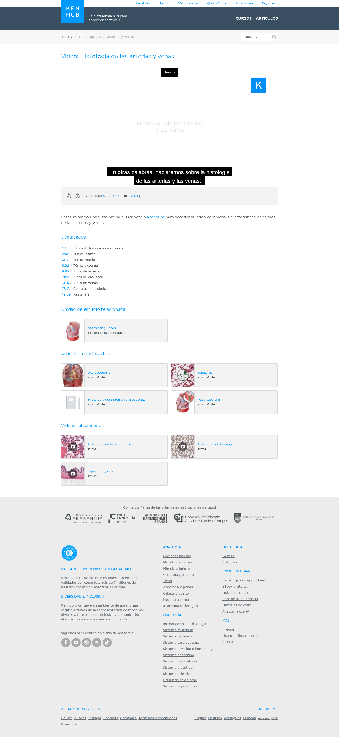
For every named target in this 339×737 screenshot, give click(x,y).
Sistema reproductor (180, 686)
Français (249, 718)
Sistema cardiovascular (182, 642)
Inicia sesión (244, 3)
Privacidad (69, 724)
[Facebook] (65, 642)
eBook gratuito (234, 586)
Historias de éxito (236, 605)
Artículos (267, 18)
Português (232, 718)
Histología (232, 547)
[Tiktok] (107, 642)
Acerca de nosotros (80, 709)
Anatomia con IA (235, 611)
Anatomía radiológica (180, 606)
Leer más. (118, 587)
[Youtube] (76, 642)
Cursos (243, 18)
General (228, 556)
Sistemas (229, 562)
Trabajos (94, 718)
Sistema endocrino (178, 655)
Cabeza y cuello (176, 593)
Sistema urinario (176, 674)
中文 (274, 718)
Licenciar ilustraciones (240, 635)
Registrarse (270, 3)
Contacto (111, 718)
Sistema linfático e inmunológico (190, 649)
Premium (155, 217)
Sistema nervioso (177, 636)
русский (264, 718)
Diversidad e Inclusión (82, 596)
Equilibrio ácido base (180, 680)
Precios (228, 629)
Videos (66, 37)
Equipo (66, 718)
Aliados (80, 718)
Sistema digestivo (178, 667)
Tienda (227, 642)
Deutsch (215, 718)
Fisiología (172, 615)
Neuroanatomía (176, 599)
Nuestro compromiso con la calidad (96, 569)
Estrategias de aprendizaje (244, 580)
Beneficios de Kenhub (240, 599)
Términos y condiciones (157, 718)
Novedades (142, 3)
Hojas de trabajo (235, 593)
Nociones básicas (177, 556)
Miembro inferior (177, 568)
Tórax (167, 581)
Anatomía (172, 547)
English (200, 718)
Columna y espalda (178, 575)
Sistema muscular (178, 630)
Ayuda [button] (163, 3)
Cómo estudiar (187, 3)
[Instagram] (86, 642)
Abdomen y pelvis (178, 587)
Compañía (128, 718)
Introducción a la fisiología (184, 624)
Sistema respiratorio (180, 661)
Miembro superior (178, 562)
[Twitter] (96, 642)
